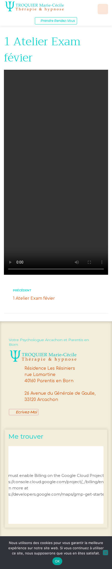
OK (57, 561)
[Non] (105, 552)
